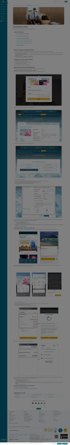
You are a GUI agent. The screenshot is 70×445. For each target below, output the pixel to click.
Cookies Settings (54, 443)
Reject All (59, 443)
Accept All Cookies (65, 443)
